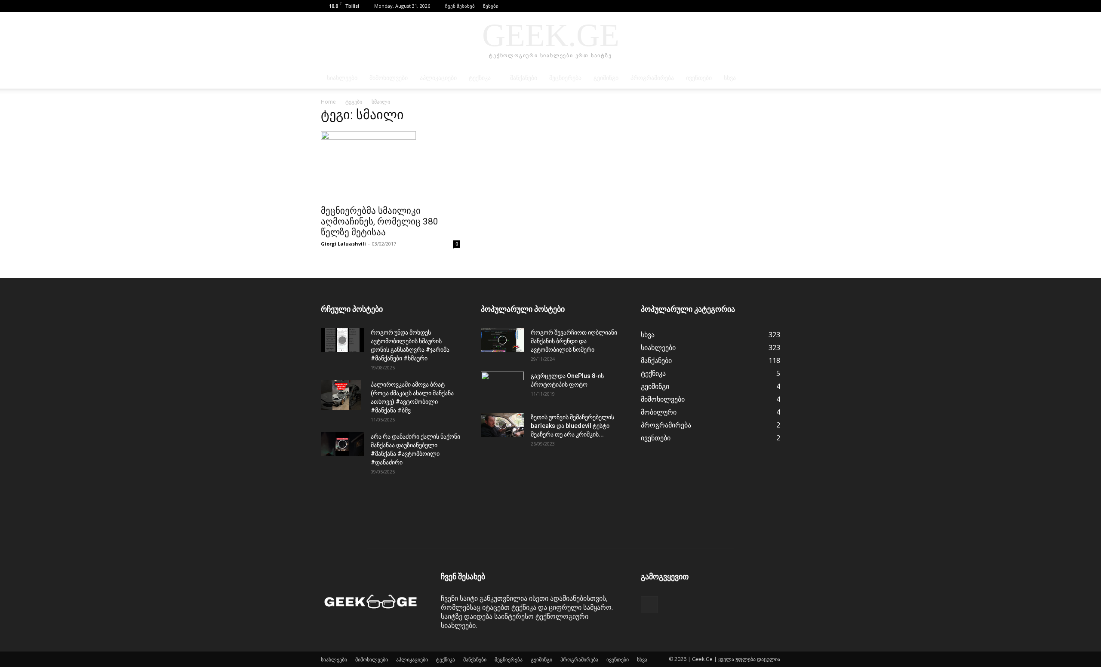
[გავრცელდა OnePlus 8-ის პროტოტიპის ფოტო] (502, 387)
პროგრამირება (652, 78)
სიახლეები (342, 78)
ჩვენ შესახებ (460, 6)
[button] (760, 6)
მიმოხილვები (388, 78)
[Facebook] (773, 6)
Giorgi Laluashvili (343, 243)
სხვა (730, 78)
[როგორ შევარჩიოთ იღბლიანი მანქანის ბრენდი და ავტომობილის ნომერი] (502, 340)
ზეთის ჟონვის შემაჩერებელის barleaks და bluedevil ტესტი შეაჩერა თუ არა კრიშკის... (572, 426)
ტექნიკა (480, 78)
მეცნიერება (565, 78)
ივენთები (699, 78)
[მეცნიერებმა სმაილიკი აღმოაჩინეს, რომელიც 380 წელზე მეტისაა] (390, 165)
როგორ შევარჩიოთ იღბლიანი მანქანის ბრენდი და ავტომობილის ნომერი (574, 341)
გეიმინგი (606, 78)
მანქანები (523, 78)
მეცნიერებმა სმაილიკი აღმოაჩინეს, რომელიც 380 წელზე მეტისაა (379, 221)
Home (328, 101)
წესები (490, 6)
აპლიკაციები (438, 78)
